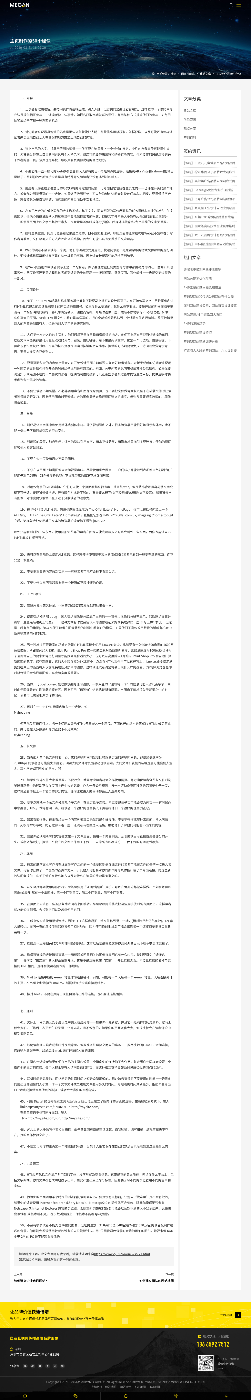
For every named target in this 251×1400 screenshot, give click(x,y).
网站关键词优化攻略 (198, 278)
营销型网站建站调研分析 (201, 341)
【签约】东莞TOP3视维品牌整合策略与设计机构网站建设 (208, 221)
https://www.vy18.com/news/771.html (122, 1253)
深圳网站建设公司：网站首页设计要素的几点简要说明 (210, 309)
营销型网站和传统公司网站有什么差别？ (209, 300)
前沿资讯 (190, 119)
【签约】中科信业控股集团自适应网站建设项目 (208, 248)
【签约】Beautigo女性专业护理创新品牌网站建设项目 (207, 194)
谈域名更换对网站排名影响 (202, 269)
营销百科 (190, 137)
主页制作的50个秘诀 (228, 74)
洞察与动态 (188, 74)
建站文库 (205, 74)
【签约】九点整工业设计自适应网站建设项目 (208, 212)
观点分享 (190, 128)
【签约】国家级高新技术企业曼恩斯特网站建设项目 (208, 230)
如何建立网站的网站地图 (156, 1280)
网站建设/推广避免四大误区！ (205, 314)
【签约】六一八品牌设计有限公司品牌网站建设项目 (208, 239)
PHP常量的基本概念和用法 (202, 287)
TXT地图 (155, 1387)
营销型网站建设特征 (198, 332)
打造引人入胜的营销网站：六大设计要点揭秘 (210, 354)
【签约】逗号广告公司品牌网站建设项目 (208, 203)
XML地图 (140, 1387)
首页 (173, 74)
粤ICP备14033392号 (192, 1382)
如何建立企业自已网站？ (31, 1280)
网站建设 (125, 1387)
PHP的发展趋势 (195, 323)
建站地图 (110, 1387)
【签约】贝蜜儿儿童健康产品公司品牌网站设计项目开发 (208, 167)
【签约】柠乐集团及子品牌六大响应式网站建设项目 (208, 176)
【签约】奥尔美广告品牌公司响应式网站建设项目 (208, 185)
